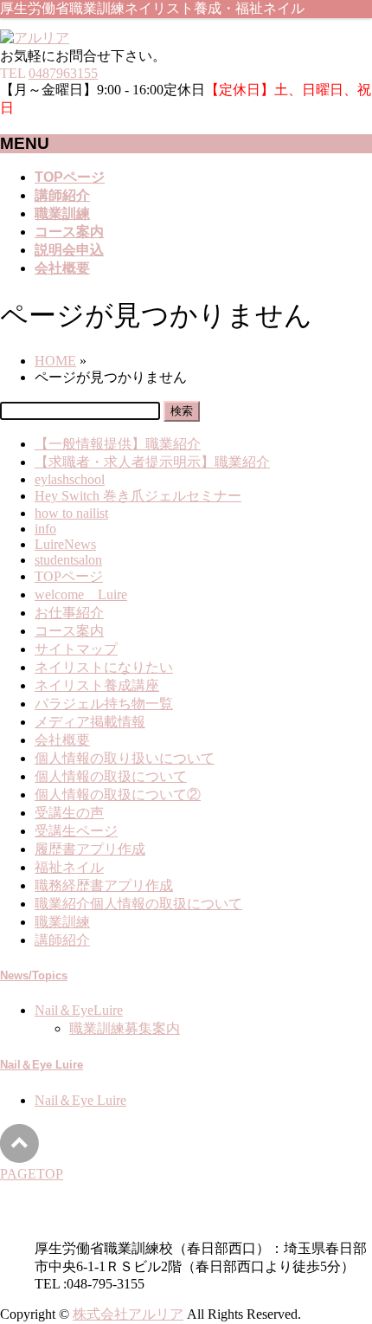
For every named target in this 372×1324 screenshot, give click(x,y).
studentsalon (68, 559)
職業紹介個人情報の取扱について (138, 903)
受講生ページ (76, 830)
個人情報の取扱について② (118, 794)
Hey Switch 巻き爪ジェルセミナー (138, 495)
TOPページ (69, 576)
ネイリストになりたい (104, 667)
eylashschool (70, 479)
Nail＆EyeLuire (79, 1010)
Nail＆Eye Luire (41, 1064)
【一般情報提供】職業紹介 (118, 443)
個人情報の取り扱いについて (125, 758)
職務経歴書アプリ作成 (104, 885)
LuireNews (65, 544)
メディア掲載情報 (90, 721)
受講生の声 (69, 812)
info (45, 528)
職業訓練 (62, 921)
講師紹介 (62, 940)
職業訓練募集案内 (124, 1028)
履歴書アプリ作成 (90, 849)
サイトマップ (76, 649)
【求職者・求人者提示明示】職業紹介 (152, 462)
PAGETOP (31, 1173)
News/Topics (33, 975)
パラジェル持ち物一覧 (104, 703)
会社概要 (62, 740)
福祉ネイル (69, 867)
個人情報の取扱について (111, 776)
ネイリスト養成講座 (97, 685)
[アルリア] (34, 37)
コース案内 (69, 630)
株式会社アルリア (128, 1314)
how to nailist (71, 513)
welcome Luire (81, 594)
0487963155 (63, 73)
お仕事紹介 (69, 612)
